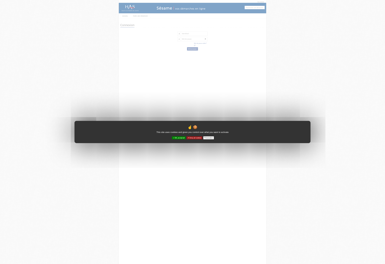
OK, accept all (179, 138)
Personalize (208, 138)
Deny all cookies (195, 138)
